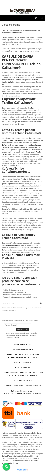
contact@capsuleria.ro (24, 391)
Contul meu (21, 367)
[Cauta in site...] (42, 17)
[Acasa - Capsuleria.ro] (22, 11)
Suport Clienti (21, 362)
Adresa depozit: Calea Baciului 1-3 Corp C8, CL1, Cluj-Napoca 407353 (22, 374)
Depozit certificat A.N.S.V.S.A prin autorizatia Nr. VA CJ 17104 (22, 355)
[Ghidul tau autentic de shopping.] (22, 470)
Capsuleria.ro (21, 344)
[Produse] (3, 18)
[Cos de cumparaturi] (36, 17)
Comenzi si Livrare (21, 349)
